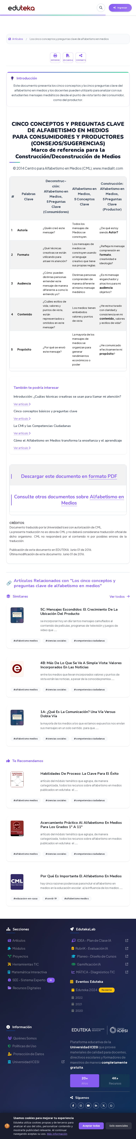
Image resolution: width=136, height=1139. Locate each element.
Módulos (18, 948)
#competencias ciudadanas (89, 640)
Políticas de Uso (24, 1046)
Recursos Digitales (27, 988)
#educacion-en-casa (25, 898)
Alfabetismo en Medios (92, 500)
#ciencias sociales (56, 640)
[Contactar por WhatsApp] (111, 1105)
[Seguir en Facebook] (73, 1105)
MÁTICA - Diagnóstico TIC (95, 972)
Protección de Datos (28, 1054)
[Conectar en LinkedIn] (96, 1105)
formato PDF (103, 476)
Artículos (17, 38)
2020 (79, 1010)
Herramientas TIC (25, 964)
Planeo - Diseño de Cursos (96, 956)
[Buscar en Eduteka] (101, 8)
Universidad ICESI (25, 1062)
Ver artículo (21, 404)
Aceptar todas (91, 1125)
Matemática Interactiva (29, 972)
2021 (78, 1004)
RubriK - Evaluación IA (91, 948)
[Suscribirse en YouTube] (88, 1105)
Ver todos (117, 596)
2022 (79, 997)
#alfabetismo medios (25, 640)
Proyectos (20, 956)
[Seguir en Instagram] (81, 1105)
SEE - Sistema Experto (32, 980)
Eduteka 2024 (94, 990)
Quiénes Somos (25, 1038)
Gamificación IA (89, 964)
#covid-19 (51, 898)
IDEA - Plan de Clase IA (94, 940)
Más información (57, 1133)
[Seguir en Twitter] (104, 1105)
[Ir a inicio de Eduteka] (21, 7)
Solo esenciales (118, 1125)
